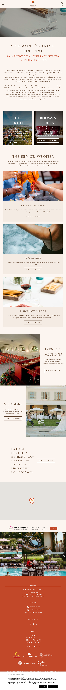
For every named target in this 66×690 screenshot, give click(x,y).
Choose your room (48, 140)
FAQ (33, 644)
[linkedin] (36, 624)
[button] (32, 501)
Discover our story (15, 144)
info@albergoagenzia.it (35, 612)
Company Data (33, 638)
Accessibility (33, 646)
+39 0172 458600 (35, 607)
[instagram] (30, 624)
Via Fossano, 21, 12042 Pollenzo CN (33, 589)
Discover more (33, 217)
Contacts (33, 636)
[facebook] (33, 624)
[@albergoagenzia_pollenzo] (10, 528)
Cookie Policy (33, 642)
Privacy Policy (33, 640)
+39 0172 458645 (35, 610)
